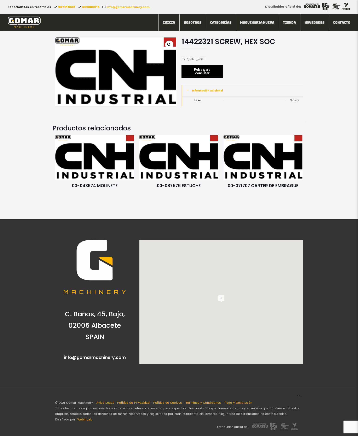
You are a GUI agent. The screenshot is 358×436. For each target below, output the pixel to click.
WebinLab (84, 419)
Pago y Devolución (238, 403)
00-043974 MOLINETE (95, 186)
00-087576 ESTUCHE (179, 186)
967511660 (66, 7)
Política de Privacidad (133, 403)
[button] (169, 45)
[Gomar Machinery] (24, 22)
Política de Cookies (167, 403)
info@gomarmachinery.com (127, 7)
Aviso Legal (105, 403)
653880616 (91, 7)
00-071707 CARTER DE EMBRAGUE (263, 186)
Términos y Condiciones (203, 403)
